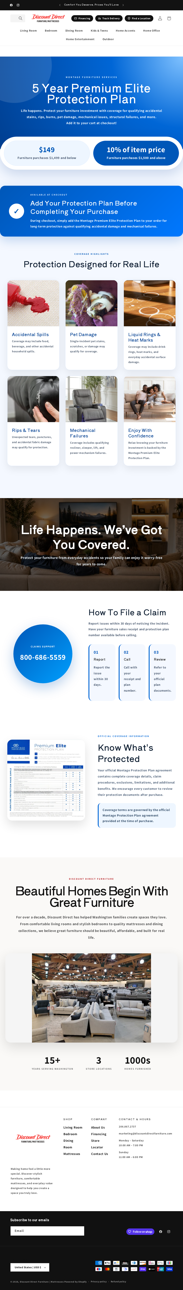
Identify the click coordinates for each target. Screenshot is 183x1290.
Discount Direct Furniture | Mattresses (42, 1281)
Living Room (73, 1127)
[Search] (20, 18)
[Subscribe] (79, 1231)
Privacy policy (99, 1281)
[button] (30, 30)
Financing (98, 1134)
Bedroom (70, 1134)
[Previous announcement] (60, 5)
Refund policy (118, 1281)
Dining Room (68, 1143)
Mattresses (71, 1154)
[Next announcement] (123, 5)
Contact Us (99, 1154)
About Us (98, 1127)
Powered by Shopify (75, 1281)
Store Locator (97, 1143)
